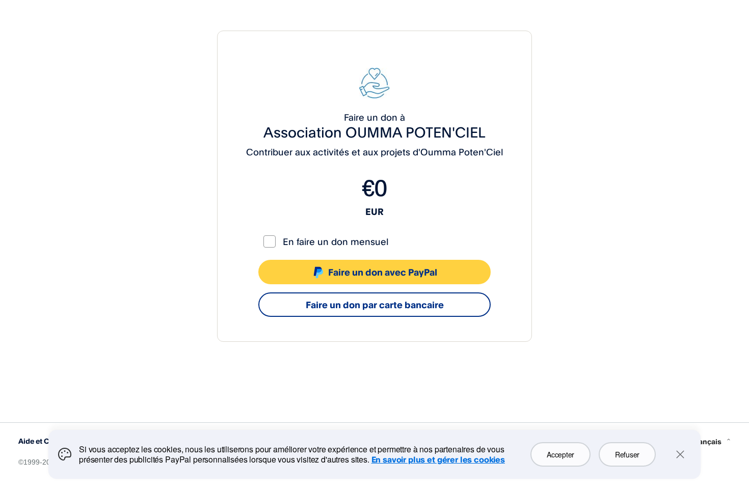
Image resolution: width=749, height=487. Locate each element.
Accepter (560, 454)
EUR (374, 211)
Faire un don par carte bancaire (375, 304)
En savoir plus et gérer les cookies (438, 459)
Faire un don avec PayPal (382, 272)
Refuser (627, 454)
